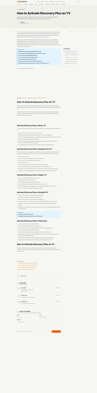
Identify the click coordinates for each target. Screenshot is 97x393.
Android (42, 1)
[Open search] (76, 2)
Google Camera (41, 4)
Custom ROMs (47, 4)
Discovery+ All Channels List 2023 (25, 214)
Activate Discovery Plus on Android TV (71, 59)
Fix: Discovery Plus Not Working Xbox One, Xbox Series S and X (32, 53)
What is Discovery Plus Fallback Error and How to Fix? (34, 97)
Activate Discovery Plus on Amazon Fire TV (71, 55)
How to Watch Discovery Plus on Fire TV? (27, 267)
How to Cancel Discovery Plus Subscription (28, 265)
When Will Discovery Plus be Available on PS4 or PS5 (29, 51)
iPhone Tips (57, 4)
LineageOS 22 (31, 4)
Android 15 (25, 4)
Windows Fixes (63, 4)
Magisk (36, 4)
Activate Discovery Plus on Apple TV (71, 57)
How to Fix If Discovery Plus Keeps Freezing (27, 57)
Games (46, 1)
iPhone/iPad (51, 1)
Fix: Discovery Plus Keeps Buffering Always (27, 55)
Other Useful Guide (21, 9)
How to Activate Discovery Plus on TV (70, 63)
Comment (19, 319)
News (38, 1)
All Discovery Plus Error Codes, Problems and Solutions (30, 61)
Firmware (52, 4)
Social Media (57, 1)
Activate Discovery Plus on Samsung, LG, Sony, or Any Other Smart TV (33, 63)
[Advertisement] (39, 120)
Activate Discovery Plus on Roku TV (71, 52)
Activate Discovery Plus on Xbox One (71, 61)
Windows (63, 1)
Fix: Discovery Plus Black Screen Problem (27, 59)
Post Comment (57, 331)
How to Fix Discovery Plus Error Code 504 (27, 263)
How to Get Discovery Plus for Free (26, 269)
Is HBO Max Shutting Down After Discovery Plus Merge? (30, 216)
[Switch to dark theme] (79, 2)
